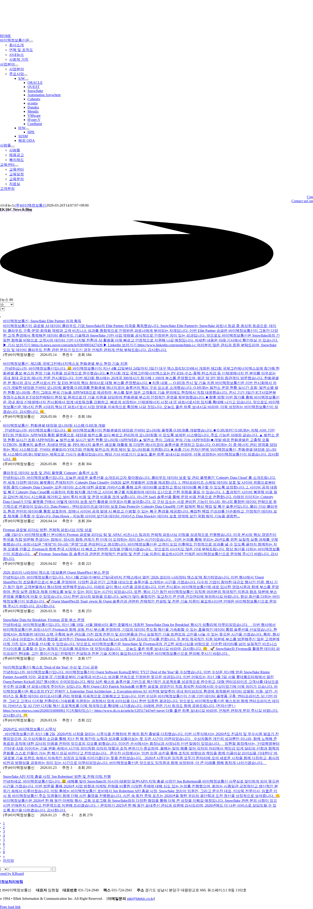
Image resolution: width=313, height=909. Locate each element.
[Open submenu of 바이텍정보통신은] (31, 41)
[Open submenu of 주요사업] (25, 75)
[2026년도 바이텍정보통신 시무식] (141, 725)
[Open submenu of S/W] (26, 79)
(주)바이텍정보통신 (30, 205)
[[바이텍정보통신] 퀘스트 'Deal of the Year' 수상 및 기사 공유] (141, 663)
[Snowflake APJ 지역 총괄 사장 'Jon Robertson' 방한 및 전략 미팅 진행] (141, 772)
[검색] (54, 869)
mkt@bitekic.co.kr (140, 899)
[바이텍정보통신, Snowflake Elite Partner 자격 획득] (141, 317)
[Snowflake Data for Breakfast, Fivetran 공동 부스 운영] (141, 616)
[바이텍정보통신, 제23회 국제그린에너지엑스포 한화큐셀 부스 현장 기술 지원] (141, 359)
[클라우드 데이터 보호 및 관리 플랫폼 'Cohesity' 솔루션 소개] (141, 469)
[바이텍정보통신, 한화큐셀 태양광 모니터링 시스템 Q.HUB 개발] (141, 421)
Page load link (10, 907)
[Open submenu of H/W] (27, 129)
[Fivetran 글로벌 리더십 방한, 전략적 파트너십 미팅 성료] (141, 526)
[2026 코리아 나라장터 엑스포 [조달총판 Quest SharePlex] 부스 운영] (141, 568)
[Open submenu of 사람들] (13, 146)
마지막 (8, 861)
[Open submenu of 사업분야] (16, 65)
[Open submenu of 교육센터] (16, 166)
